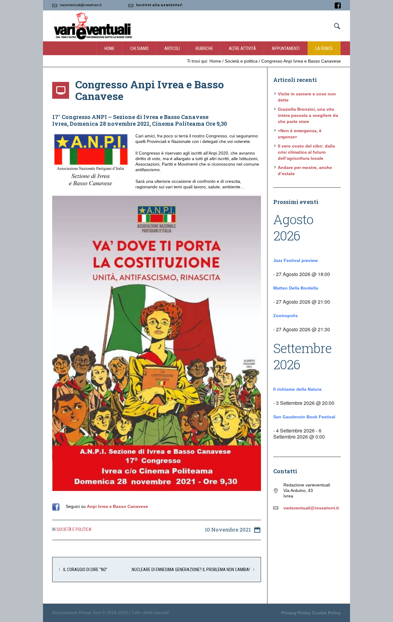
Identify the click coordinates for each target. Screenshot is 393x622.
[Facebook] (338, 5)
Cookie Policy (326, 612)
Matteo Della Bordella (295, 288)
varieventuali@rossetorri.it (81, 4)
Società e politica (241, 61)
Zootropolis (285, 315)
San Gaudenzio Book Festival (304, 416)
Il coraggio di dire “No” (85, 569)
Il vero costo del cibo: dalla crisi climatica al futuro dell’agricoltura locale (306, 152)
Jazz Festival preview (295, 260)
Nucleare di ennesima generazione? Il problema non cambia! (191, 569)
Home (215, 61)
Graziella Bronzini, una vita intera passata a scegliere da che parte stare (308, 115)
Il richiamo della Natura (297, 389)
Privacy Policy (296, 612)
